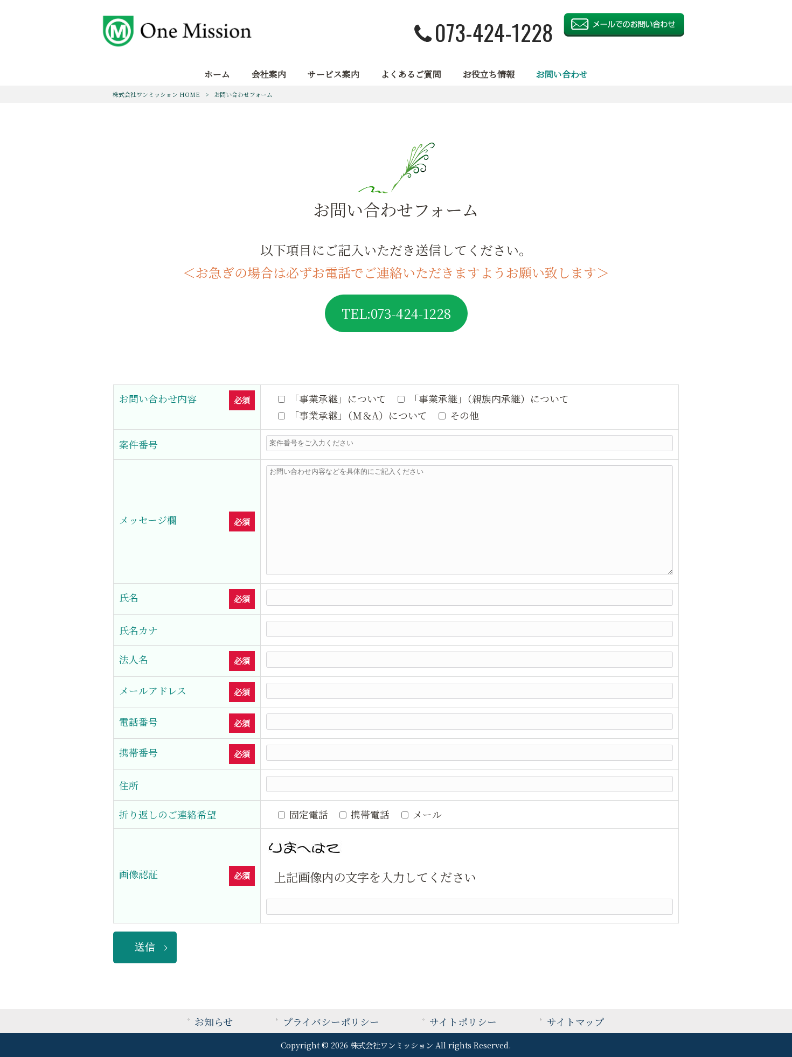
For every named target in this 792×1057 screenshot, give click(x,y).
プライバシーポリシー (331, 1021)
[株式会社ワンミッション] (176, 44)
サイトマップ (575, 1021)
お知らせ (213, 1021)
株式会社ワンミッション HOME (156, 94)
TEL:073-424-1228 (396, 313)
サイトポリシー (463, 1021)
